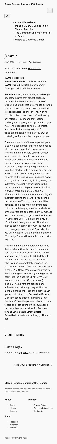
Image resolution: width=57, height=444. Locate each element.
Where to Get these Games (29, 39)
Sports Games (35, 62)
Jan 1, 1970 (9, 62)
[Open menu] (49, 10)
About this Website (25, 22)
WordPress (22, 438)
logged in (23, 352)
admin (23, 62)
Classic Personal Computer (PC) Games (24, 4)
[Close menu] (7, 16)
